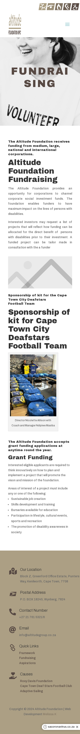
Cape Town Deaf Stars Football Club (46, 686)
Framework (27, 653)
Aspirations (27, 663)
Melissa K (49, 714)
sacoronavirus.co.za (61, 726)
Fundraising (27, 658)
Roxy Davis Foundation (36, 681)
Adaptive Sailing (31, 691)
